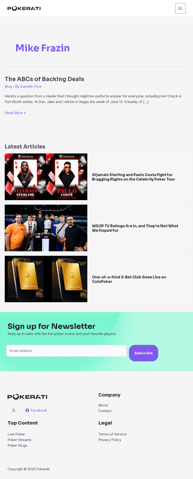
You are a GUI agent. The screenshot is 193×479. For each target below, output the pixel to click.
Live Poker (16, 434)
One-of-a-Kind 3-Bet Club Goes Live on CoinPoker (129, 279)
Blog (8, 86)
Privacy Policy (109, 440)
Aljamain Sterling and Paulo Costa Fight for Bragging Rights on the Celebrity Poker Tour (133, 177)
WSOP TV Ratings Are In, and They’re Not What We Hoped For (135, 228)
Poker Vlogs (17, 445)
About (103, 405)
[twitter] (14, 410)
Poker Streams (20, 440)
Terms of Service (112, 434)
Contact (104, 411)
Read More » (15, 113)
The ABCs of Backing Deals (44, 79)
